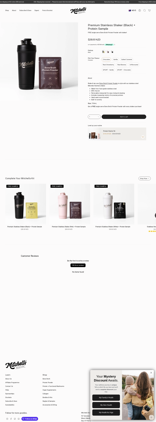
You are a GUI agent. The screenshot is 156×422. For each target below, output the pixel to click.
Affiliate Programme (12, 382)
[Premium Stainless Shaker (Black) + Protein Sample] (25, 204)
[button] (7, 10)
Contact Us (9, 386)
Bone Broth (46, 379)
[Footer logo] (16, 364)
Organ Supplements (49, 390)
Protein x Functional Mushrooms (53, 386)
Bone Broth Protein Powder (108, 83)
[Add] (143, 137)
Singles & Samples (49, 401)
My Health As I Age (106, 412)
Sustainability (9, 405)
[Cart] (149, 10)
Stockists (8, 397)
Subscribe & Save (11, 401)
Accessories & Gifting (50, 405)
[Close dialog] (151, 373)
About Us (8, 379)
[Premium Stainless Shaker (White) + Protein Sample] (113, 204)
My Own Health (106, 405)
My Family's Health (106, 397)
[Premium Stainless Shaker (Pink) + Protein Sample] (69, 204)
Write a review (78, 265)
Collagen (45, 394)
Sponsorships (9, 394)
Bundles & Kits (47, 397)
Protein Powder (48, 382)
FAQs (7, 390)
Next (153, 204)
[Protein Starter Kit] (94, 134)
